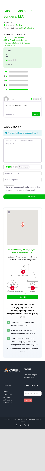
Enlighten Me (29, 377)
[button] (22, 224)
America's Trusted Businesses (26, 419)
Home (5, 392)
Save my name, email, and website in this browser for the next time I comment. (23, 188)
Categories (7, 394)
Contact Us (7, 403)
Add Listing (7, 400)
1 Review (18, 25)
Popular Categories (31, 375)
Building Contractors (26, 28)
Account (6, 397)
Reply (36, 114)
